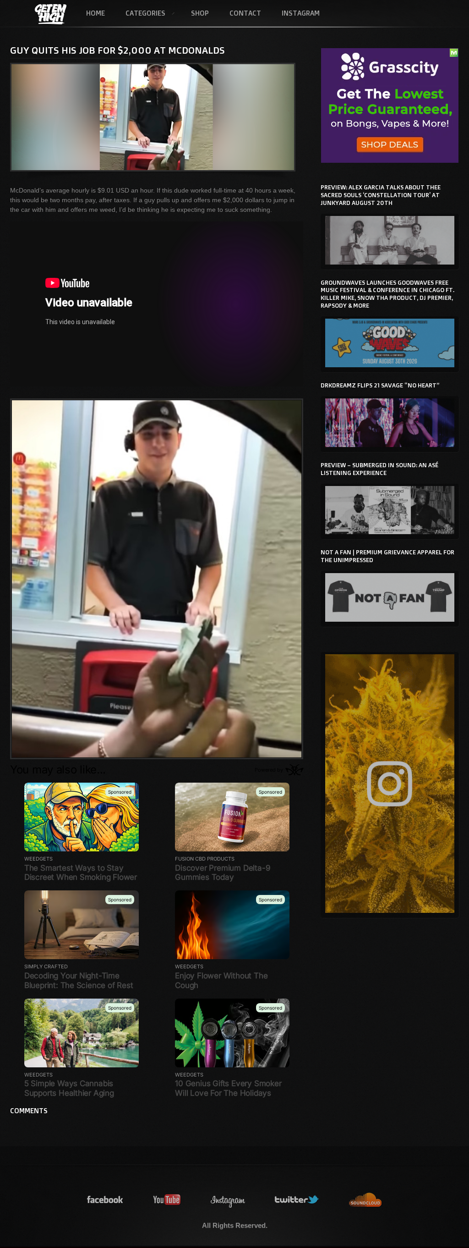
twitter (297, 1200)
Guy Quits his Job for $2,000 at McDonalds (117, 50)
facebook (105, 1200)
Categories (140, 14)
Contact (245, 13)
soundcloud (365, 1200)
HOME (95, 13)
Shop (200, 13)
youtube (167, 1200)
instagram (228, 1200)
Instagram (301, 13)
